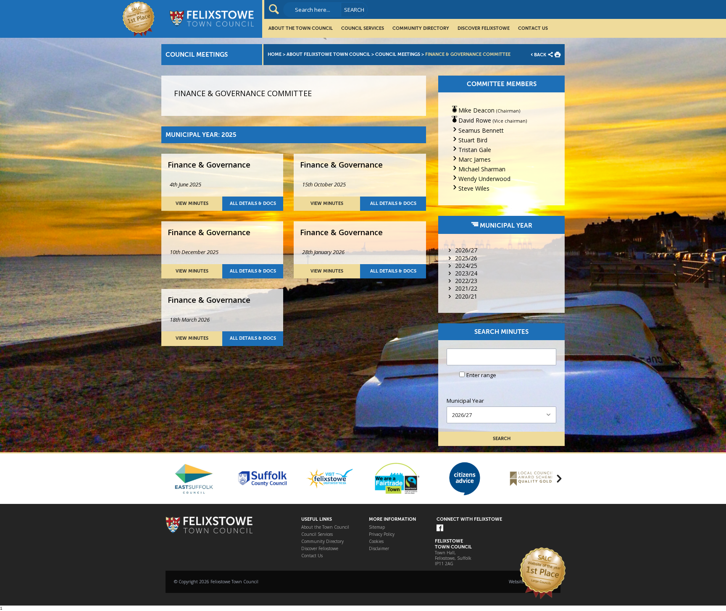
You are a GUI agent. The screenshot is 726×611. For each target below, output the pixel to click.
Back (540, 55)
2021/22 (466, 288)
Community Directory (420, 28)
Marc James (474, 159)
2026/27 (466, 250)
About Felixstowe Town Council (328, 54)
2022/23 (466, 281)
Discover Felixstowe (484, 28)
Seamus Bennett (481, 130)
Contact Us (533, 28)
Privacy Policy (382, 534)
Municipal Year (465, 400)
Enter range (481, 375)
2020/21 (466, 296)
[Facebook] (440, 528)
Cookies (376, 541)
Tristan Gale (474, 150)
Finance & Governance (209, 165)
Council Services (362, 28)
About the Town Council (300, 28)
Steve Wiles (473, 188)
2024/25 (466, 266)
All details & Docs (253, 203)
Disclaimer (379, 548)
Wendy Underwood (484, 179)
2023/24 (466, 273)
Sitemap (377, 527)
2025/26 (466, 258)
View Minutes (192, 203)
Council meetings (397, 54)
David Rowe (474, 120)
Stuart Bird (472, 140)
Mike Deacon (476, 110)
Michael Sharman (481, 169)
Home (274, 54)
